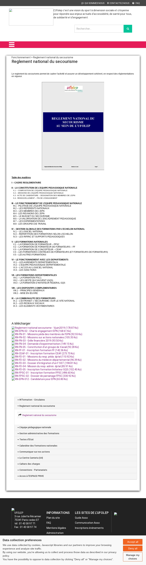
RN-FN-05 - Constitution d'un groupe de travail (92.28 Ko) (47, 347)
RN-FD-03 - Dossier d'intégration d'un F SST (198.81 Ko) (46, 363)
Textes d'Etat (26, 439)
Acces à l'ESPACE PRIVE (31, 476)
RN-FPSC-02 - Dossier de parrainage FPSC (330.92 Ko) (45, 375)
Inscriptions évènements (89, 528)
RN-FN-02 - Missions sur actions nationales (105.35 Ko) (46, 337)
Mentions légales (56, 528)
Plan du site (53, 517)
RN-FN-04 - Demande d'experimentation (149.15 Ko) (44, 343)
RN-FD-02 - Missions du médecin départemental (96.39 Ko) (48, 359)
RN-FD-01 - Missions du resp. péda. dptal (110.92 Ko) (44, 356)
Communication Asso (87, 522)
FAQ (137, 3)
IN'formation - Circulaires (32, 400)
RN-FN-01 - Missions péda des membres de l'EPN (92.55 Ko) (48, 334)
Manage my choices (132, 557)
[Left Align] (128, 29)
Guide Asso (81, 517)
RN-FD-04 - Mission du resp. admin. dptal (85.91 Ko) (44, 366)
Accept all (132, 541)
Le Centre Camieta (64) (31, 458)
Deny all (132, 548)
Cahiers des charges (29, 464)
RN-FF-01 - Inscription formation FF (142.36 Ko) (41, 350)
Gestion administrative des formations (39, 433)
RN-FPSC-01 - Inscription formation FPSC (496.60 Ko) (45, 372)
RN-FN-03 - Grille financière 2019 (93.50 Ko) (39, 340)
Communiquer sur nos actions (34, 452)
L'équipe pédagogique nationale (35, 427)
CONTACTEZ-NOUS (119, 3)
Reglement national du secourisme (37, 406)
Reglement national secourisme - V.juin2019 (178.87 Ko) (46, 327)
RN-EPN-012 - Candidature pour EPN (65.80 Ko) (41, 379)
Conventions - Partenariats (33, 470)
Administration (55, 532)
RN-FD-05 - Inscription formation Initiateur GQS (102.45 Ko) (48, 369)
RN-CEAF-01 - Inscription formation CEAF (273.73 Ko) (45, 353)
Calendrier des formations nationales (38, 446)
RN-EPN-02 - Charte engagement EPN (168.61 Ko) (43, 331)
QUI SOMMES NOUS (94, 3)
